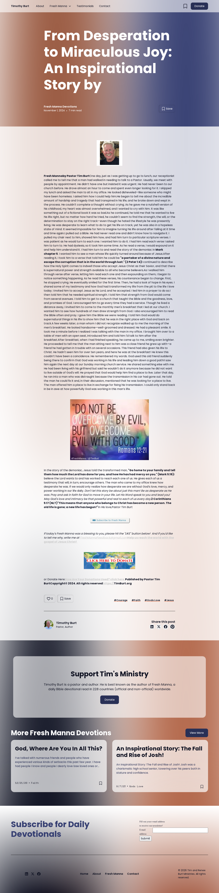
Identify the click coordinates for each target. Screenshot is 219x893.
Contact (104, 6)
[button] (60, 6)
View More (197, 733)
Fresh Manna (58, 6)
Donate (199, 6)
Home (84, 874)
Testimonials (85, 6)
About (40, 6)
